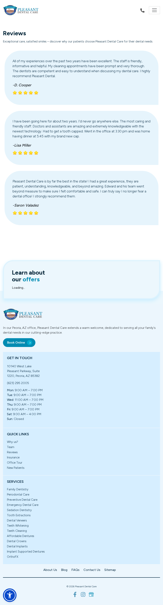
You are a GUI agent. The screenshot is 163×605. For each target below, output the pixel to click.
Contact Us (91, 570)
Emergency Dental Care (22, 505)
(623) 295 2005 (18, 383)
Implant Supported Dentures (26, 551)
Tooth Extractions (19, 515)
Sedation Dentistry (19, 510)
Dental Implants (17, 546)
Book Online (16, 342)
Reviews (12, 452)
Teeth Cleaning (17, 531)
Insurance (13, 457)
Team (10, 447)
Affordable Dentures (20, 536)
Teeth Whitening (18, 525)
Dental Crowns (16, 541)
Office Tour (14, 462)
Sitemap (110, 570)
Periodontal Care (18, 494)
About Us (50, 570)
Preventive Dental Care (22, 500)
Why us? (12, 442)
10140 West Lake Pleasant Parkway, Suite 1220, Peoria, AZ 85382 (23, 371)
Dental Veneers (17, 520)
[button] (10, 595)
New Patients (15, 468)
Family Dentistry (17, 489)
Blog (64, 570)
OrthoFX (12, 557)
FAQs (75, 570)
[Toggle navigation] (154, 10)
